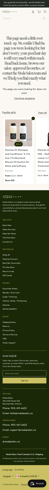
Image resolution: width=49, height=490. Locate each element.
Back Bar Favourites (11, 263)
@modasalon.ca (11, 441)
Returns (6, 326)
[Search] (44, 18)
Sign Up (24, 380)
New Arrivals (8, 271)
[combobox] (24, 18)
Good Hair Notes (10, 288)
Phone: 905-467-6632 (15, 424)
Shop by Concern (10, 259)
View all (42, 112)
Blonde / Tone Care (11, 292)
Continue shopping (24, 98)
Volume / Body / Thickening (15, 301)
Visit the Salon (9, 237)
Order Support (9, 343)
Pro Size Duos (9, 267)
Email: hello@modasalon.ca (18, 413)
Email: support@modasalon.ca (19, 429)
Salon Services (9, 229)
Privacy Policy (9, 330)
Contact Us (7, 242)
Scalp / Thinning (10, 297)
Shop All (6, 255)
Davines (6, 305)
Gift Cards (7, 275)
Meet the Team (9, 233)
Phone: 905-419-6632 (15, 408)
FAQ (4, 338)
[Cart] (39, 12)
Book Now (7, 225)
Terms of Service (10, 334)
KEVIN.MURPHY (10, 309)
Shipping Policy (9, 322)
